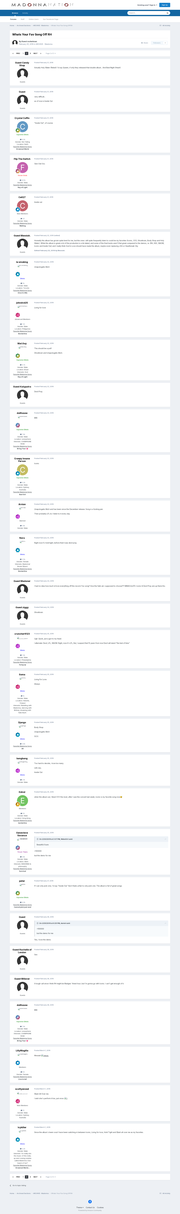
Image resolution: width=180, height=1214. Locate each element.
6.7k (23, 365)
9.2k (23, 139)
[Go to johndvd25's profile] (22, 311)
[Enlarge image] (45, 1055)
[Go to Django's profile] (22, 731)
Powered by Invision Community (90, 1210)
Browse (15, 13)
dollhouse (22, 413)
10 (23, 1110)
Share (145, 43)
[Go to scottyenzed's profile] (22, 1097)
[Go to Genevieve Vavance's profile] (22, 844)
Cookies (100, 1207)
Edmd (22, 792)
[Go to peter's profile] (22, 889)
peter (22, 881)
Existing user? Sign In (147, 5)
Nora (22, 538)
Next (35, 53)
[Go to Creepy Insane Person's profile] (22, 469)
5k (23, 283)
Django (22, 722)
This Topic (158, 13)
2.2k (23, 1149)
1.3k (23, 655)
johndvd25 (22, 302)
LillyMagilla (22, 1050)
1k (23, 696)
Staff (22, 19)
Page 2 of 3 (50, 53)
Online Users (34, 19)
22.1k (23, 180)
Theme (79, 1207)
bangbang (22, 758)
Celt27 (22, 197)
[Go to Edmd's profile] (22, 800)
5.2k (23, 482)
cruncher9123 (22, 633)
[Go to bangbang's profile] (22, 767)
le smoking (22, 262)
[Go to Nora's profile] (22, 546)
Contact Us (90, 1207)
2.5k (23, 559)
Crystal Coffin (22, 118)
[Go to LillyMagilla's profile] (22, 1059)
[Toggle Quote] (38, 839)
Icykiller (22, 1127)
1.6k (23, 526)
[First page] (13, 53)
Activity (25, 13)
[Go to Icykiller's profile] (22, 1135)
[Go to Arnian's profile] (22, 512)
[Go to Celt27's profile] (22, 205)
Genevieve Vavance (22, 834)
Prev (18, 53)
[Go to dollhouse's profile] (22, 421)
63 (23, 1072)
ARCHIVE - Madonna (44, 44)
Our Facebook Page (50, 19)
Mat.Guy (22, 343)
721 (23, 324)
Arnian (22, 504)
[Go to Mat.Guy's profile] (22, 352)
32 (23, 219)
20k (23, 857)
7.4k (23, 434)
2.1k (23, 780)
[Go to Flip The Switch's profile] (22, 167)
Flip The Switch (22, 159)
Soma (22, 674)
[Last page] (40, 53)
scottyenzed (22, 1089)
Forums (13, 19)
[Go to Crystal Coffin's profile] (22, 126)
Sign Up (165, 5)
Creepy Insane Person (22, 460)
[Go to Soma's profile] (22, 683)
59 (23, 813)
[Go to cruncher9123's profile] (22, 642)
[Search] (167, 13)
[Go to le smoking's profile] (22, 270)
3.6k (23, 744)
